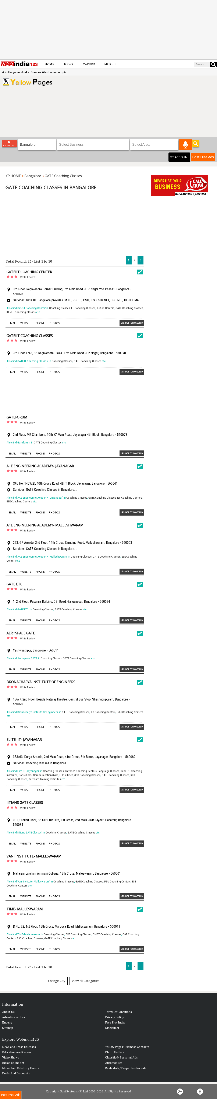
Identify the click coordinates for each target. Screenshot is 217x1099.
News (68, 64)
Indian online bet (13, 1063)
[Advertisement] (108, 29)
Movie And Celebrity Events (20, 1068)
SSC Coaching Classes (87, 775)
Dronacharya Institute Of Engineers (41, 682)
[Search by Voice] (185, 144)
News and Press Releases (19, 1047)
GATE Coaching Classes (129, 308)
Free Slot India (115, 1022)
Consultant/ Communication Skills (38, 775)
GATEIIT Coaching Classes (30, 335)
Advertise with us (13, 1017)
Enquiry (7, 1022)
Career (89, 64)
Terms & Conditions (118, 1012)
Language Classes (108, 771)
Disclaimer (112, 1028)
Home (49, 64)
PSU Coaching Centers (130, 712)
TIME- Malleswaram (25, 909)
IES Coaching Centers (129, 497)
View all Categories (86, 981)
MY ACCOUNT (179, 157)
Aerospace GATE (21, 633)
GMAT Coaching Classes (107, 934)
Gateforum (17, 417)
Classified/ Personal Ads (121, 1057)
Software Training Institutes (45, 779)
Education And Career (16, 1052)
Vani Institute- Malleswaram (34, 856)
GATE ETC (14, 584)
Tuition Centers (105, 308)
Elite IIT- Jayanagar (24, 739)
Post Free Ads (203, 157)
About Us (8, 1012)
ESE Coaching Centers (19, 501)
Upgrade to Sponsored (132, 323)
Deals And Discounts (16, 1073)
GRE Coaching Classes (79, 934)
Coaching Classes (59, 308)
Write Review (27, 277)
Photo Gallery (114, 1052)
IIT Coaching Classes (83, 308)
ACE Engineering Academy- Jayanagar (40, 466)
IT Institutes (66, 775)
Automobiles (113, 1063)
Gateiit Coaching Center (29, 272)
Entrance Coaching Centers (81, 771)
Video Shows (10, 1057)
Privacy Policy (114, 1017)
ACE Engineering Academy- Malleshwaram (45, 525)
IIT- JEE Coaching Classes (21, 312)
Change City (56, 981)
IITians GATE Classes (25, 802)
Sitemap (7, 1028)
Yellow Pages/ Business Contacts (127, 1047)
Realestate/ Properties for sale (125, 1068)
